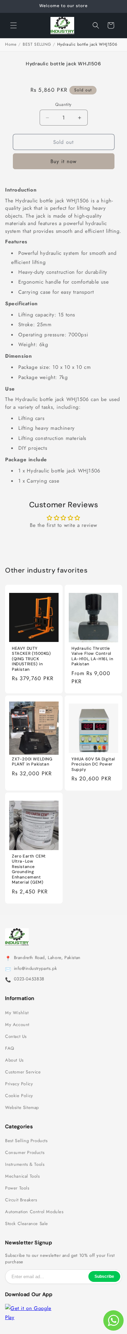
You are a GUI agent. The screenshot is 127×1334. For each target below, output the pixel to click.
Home (10, 44)
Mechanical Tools (22, 1176)
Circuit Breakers (21, 1200)
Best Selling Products (26, 1141)
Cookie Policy (19, 1096)
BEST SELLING (37, 44)
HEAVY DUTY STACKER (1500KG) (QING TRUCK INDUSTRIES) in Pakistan (31, 659)
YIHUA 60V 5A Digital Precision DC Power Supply (93, 764)
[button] (13, 25)
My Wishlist (17, 1013)
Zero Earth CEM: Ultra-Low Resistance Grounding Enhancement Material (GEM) (29, 869)
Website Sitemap (22, 1108)
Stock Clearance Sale (26, 1224)
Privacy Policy (19, 1084)
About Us (14, 1060)
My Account (17, 1025)
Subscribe (104, 1276)
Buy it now (63, 161)
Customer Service (23, 1072)
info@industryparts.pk (35, 968)
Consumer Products (24, 1153)
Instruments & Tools (24, 1164)
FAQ (9, 1048)
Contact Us (16, 1036)
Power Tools (17, 1188)
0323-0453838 (29, 979)
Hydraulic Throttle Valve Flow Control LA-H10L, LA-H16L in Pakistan (92, 656)
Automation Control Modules (34, 1212)
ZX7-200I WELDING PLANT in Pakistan (32, 761)
